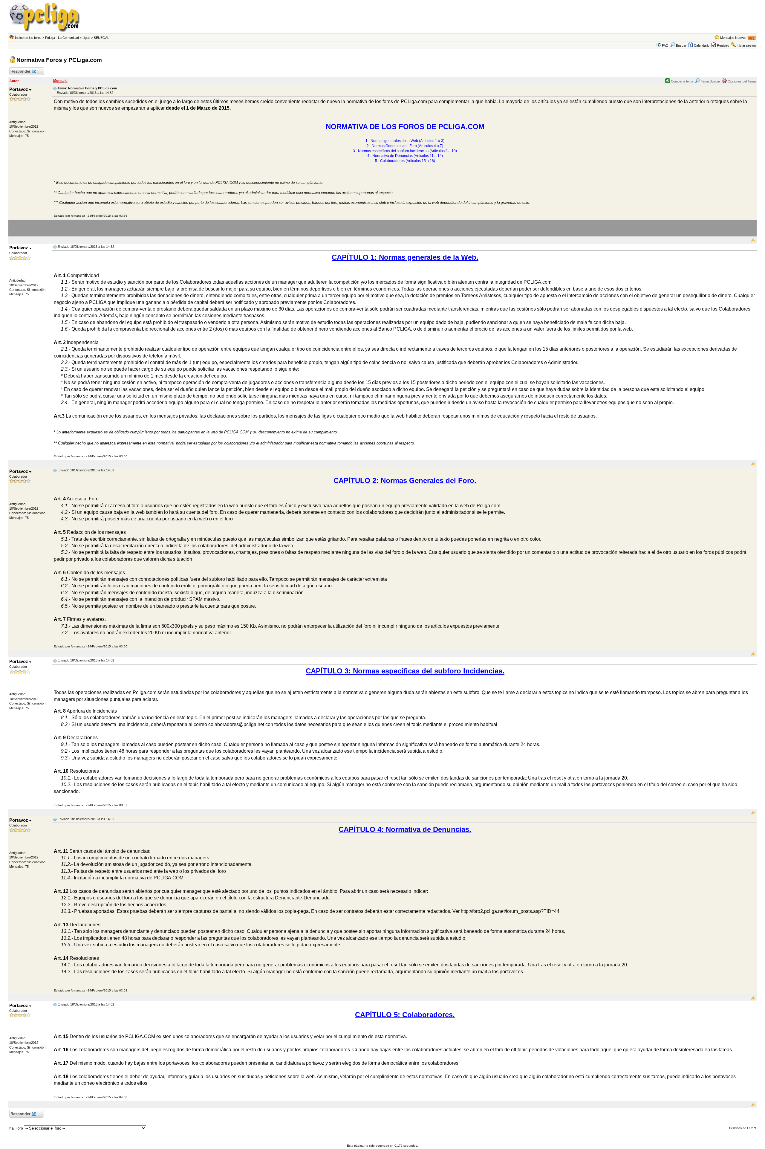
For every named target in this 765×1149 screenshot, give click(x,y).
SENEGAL (101, 37)
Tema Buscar (710, 81)
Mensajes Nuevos (733, 37)
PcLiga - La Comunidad (62, 37)
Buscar (681, 45)
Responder (20, 71)
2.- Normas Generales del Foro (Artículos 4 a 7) (405, 146)
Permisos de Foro (741, 1128)
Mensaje (60, 81)
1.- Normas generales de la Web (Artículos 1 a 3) (404, 141)
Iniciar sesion (746, 45)
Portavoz (19, 89)
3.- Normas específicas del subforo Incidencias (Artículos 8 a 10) (405, 151)
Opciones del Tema (741, 81)
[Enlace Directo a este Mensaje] (55, 88)
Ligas (86, 37)
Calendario (701, 45)
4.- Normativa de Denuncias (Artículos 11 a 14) (405, 156)
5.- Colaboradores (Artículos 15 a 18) (405, 161)
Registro (723, 45)
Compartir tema (681, 81)
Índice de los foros (28, 37)
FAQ (665, 45)
